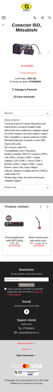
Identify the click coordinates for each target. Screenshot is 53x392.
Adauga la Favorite (25, 89)
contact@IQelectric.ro (28, 332)
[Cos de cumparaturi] (42, 18)
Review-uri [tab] (10, 187)
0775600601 (28, 328)
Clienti (25, 349)
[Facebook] (26, 311)
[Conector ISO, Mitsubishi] (26, 49)
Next (48, 52)
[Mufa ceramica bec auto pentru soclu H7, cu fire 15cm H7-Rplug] (38, 223)
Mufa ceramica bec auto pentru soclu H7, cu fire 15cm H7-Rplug (38, 240)
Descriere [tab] (9, 113)
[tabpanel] (26, 49)
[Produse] (4, 18)
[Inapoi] (2, 24)
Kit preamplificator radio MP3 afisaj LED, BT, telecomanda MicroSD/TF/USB (14, 240)
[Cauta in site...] (49, 18)
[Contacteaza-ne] (35, 18)
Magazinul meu (25, 343)
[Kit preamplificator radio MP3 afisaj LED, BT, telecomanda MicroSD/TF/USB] (14, 224)
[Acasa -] (26, 7)
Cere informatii (25, 96)
